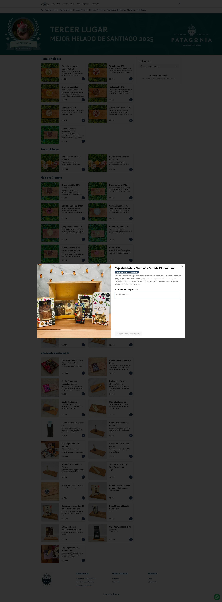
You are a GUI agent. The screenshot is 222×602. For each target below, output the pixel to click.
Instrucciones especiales (126, 289)
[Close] (182, 267)
